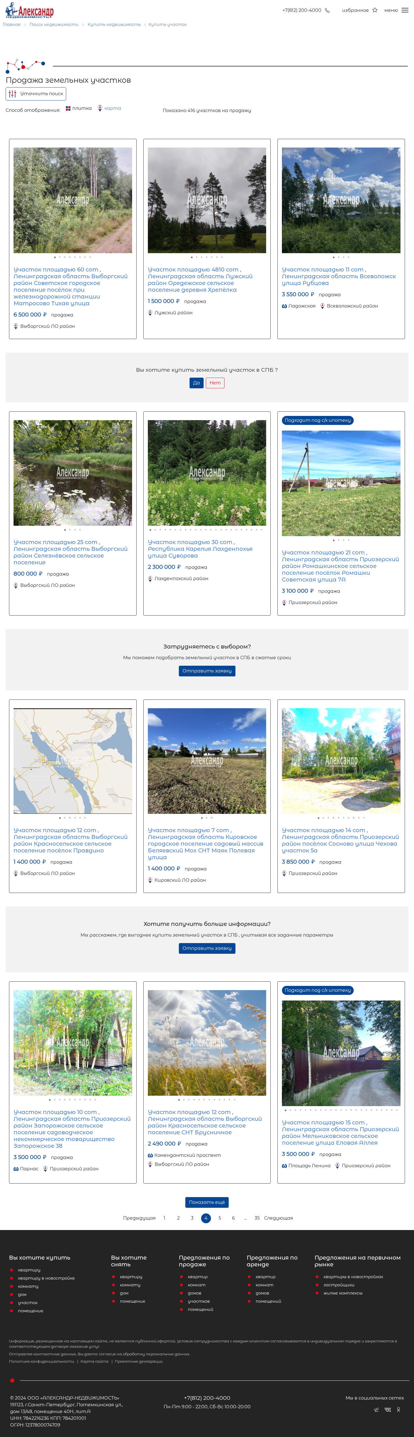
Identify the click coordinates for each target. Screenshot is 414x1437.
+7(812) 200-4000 (301, 10)
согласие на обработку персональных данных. (144, 1354)
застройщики (339, 1284)
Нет (215, 383)
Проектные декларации (139, 1361)
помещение (30, 1310)
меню (391, 10)
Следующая (278, 1218)
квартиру (29, 1270)
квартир (198, 1276)
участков (199, 1301)
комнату (28, 1286)
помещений (200, 1309)
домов (194, 1293)
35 (257, 1218)
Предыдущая (139, 1218)
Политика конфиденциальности (43, 1361)
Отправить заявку (207, 671)
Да (196, 383)
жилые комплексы (343, 1293)
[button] (18, 200)
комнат (197, 1284)
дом (22, 1294)
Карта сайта (97, 1361)
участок (27, 1302)
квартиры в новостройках (353, 1276)
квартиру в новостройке (46, 1278)
